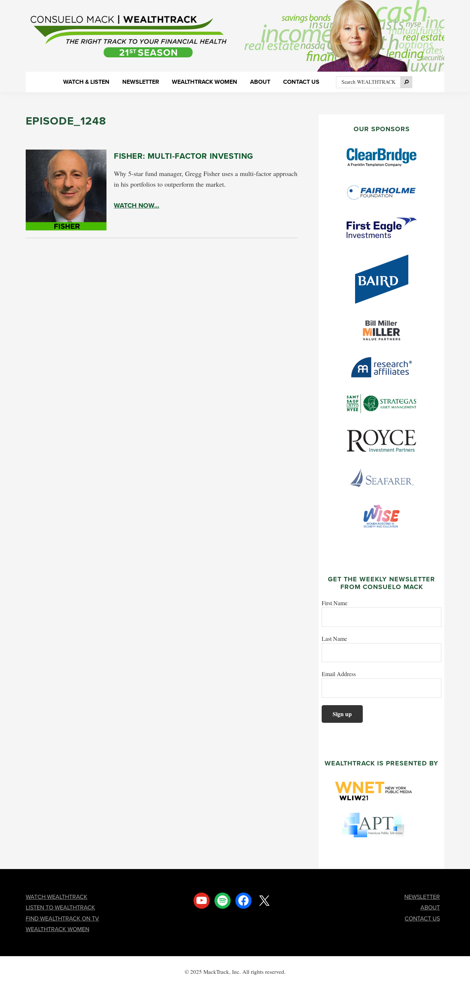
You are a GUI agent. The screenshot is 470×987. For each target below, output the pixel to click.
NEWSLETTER (422, 897)
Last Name (334, 638)
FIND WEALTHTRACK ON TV (62, 918)
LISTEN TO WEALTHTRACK (60, 907)
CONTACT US (422, 918)
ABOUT (430, 907)
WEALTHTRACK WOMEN (57, 929)
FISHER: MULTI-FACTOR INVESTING (183, 156)
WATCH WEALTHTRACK (56, 897)
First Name (334, 603)
